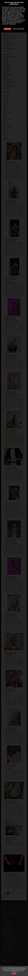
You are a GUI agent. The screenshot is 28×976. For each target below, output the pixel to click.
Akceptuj (14, 973)
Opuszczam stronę (18, 29)
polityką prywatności (7, 17)
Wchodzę (7, 29)
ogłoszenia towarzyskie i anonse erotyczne (13, 8)
